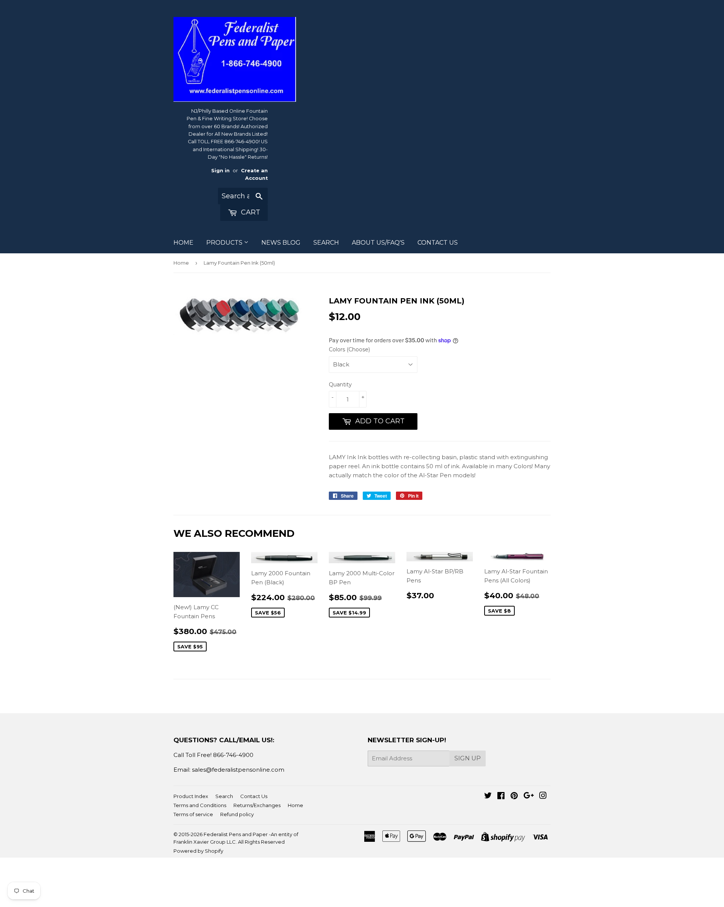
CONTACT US (437, 242)
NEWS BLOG (281, 242)
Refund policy (237, 814)
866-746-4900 (233, 754)
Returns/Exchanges (257, 805)
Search (224, 796)
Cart (249, 212)
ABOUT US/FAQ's (378, 242)
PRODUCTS (225, 242)
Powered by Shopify (198, 851)
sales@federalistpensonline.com (238, 769)
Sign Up (467, 758)
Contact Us (253, 796)
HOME (183, 242)
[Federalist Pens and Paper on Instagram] (543, 796)
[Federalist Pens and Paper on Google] (528, 796)
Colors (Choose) (349, 349)
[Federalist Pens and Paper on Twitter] (488, 796)
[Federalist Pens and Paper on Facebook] (501, 796)
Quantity (340, 384)
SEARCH (326, 242)
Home (181, 263)
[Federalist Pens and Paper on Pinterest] (514, 796)
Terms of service (193, 814)
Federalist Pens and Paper (236, 834)
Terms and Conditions (199, 805)
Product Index (190, 796)
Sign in (220, 170)
